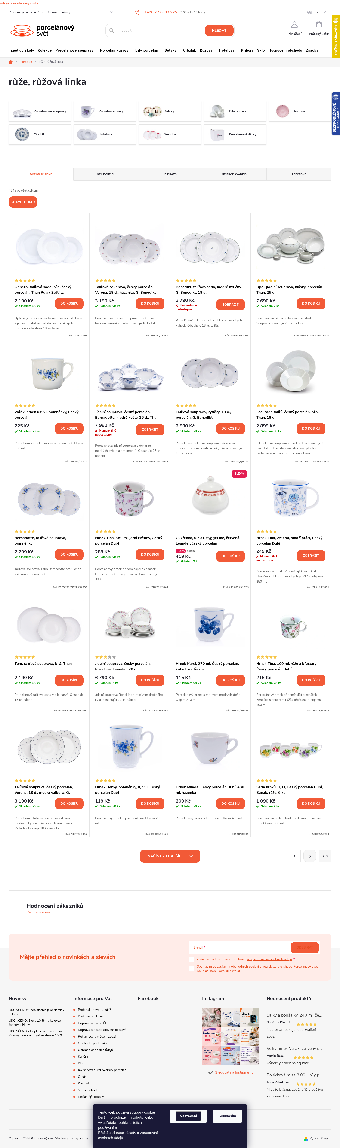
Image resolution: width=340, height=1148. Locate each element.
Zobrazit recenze (38, 912)
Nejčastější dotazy (91, 1097)
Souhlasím (227, 1116)
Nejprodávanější (234, 174)
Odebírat (305, 947)
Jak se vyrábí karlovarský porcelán (102, 1070)
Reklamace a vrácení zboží (97, 1036)
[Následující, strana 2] (309, 856)
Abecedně (298, 174)
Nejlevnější (105, 174)
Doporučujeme (41, 174)
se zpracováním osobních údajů (269, 959)
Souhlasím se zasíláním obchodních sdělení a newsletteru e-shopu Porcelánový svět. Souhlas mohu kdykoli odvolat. (257, 968)
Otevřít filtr (23, 202)
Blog (81, 1063)
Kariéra (83, 1056)
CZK (318, 12)
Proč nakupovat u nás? (24, 12)
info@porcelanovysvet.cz (20, 3)
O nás (82, 1077)
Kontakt (83, 1083)
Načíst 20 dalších (166, 856)
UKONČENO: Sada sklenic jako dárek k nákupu (36, 1012)
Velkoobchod (87, 1090)
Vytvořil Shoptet (320, 1138)
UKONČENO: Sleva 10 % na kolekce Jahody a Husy (35, 1022)
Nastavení (188, 1116)
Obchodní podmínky (92, 1043)
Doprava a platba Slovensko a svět (102, 1030)
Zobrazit (231, 304)
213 (325, 856)
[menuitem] (22, 50)
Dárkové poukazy (58, 12)
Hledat (219, 30)
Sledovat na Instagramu (234, 1072)
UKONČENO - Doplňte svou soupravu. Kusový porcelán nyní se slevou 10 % (36, 1033)
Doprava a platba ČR (93, 1023)
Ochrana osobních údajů (95, 1050)
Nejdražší (170, 174)
